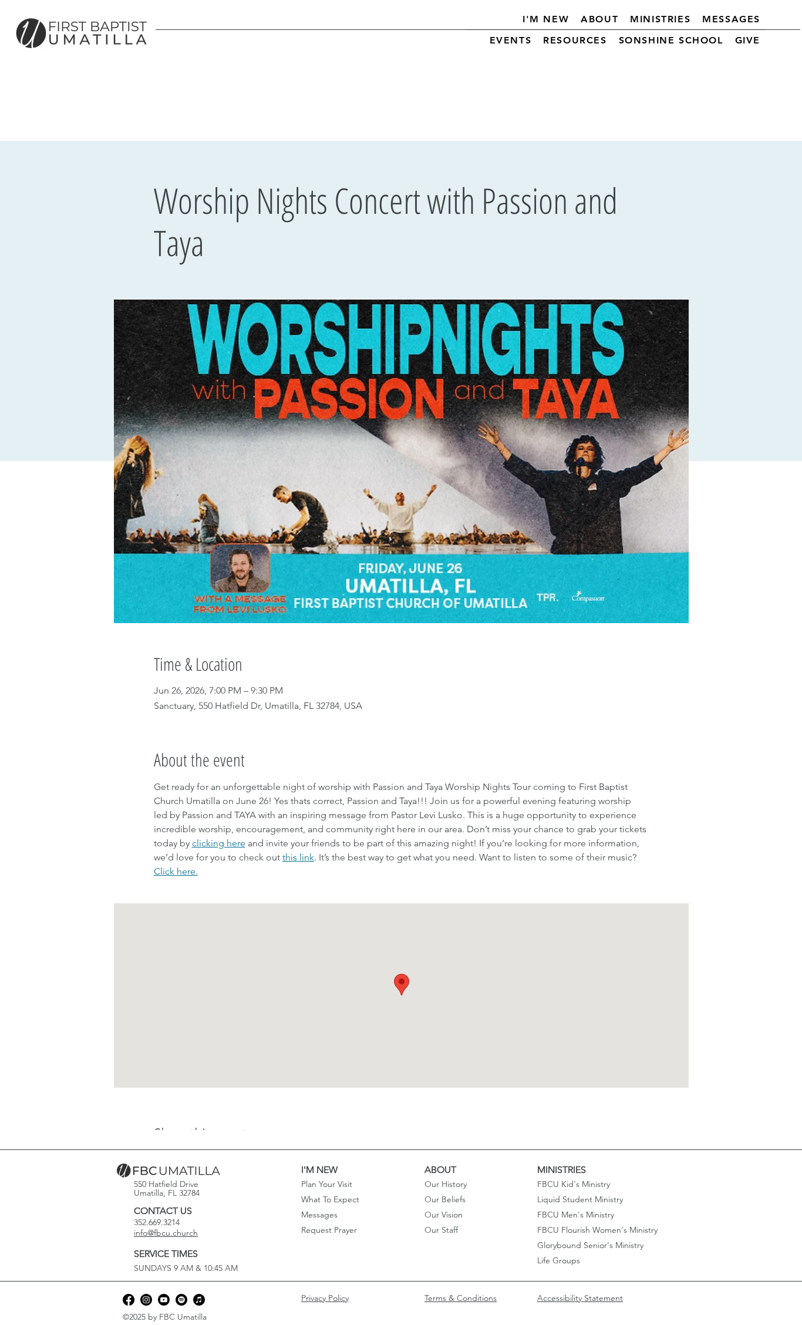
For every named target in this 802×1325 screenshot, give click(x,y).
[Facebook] (128, 1300)
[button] (546, 19)
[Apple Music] (199, 1300)
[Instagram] (146, 1300)
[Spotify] (181, 1300)
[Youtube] (164, 1300)
